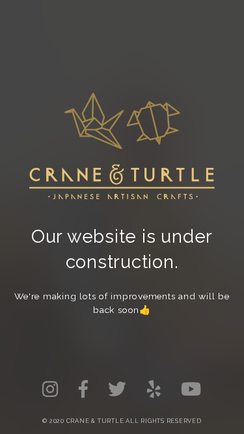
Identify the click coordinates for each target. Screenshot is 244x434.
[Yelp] (154, 389)
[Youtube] (191, 389)
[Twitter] (51, 389)
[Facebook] (83, 389)
